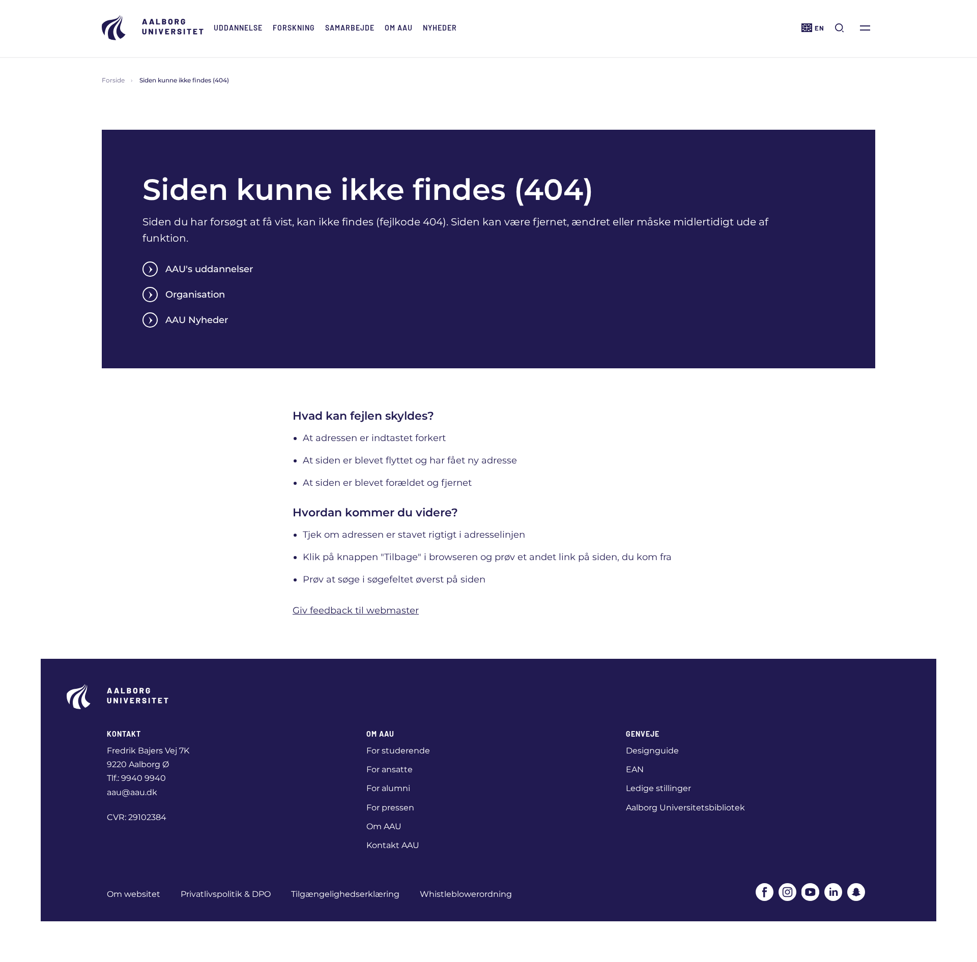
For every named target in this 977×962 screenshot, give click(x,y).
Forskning (294, 27)
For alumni (388, 788)
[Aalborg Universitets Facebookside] (764, 892)
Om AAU (399, 27)
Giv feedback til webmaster (356, 610)
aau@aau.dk (132, 792)
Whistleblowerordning (466, 894)
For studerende (398, 750)
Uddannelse (238, 27)
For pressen (390, 807)
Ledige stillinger (658, 788)
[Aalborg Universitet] (153, 27)
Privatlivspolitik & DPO (226, 894)
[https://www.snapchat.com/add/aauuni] (856, 892)
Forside (113, 80)
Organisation (195, 294)
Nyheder (440, 27)
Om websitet (133, 894)
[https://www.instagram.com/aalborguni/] (787, 892)
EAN (635, 769)
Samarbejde (350, 27)
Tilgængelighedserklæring (345, 894)
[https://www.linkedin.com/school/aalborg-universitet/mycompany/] (833, 892)
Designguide (652, 750)
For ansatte (389, 769)
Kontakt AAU (392, 845)
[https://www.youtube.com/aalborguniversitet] (810, 892)
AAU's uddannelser (209, 269)
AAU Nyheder (196, 320)
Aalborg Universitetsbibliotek (685, 807)
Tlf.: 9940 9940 (136, 778)
